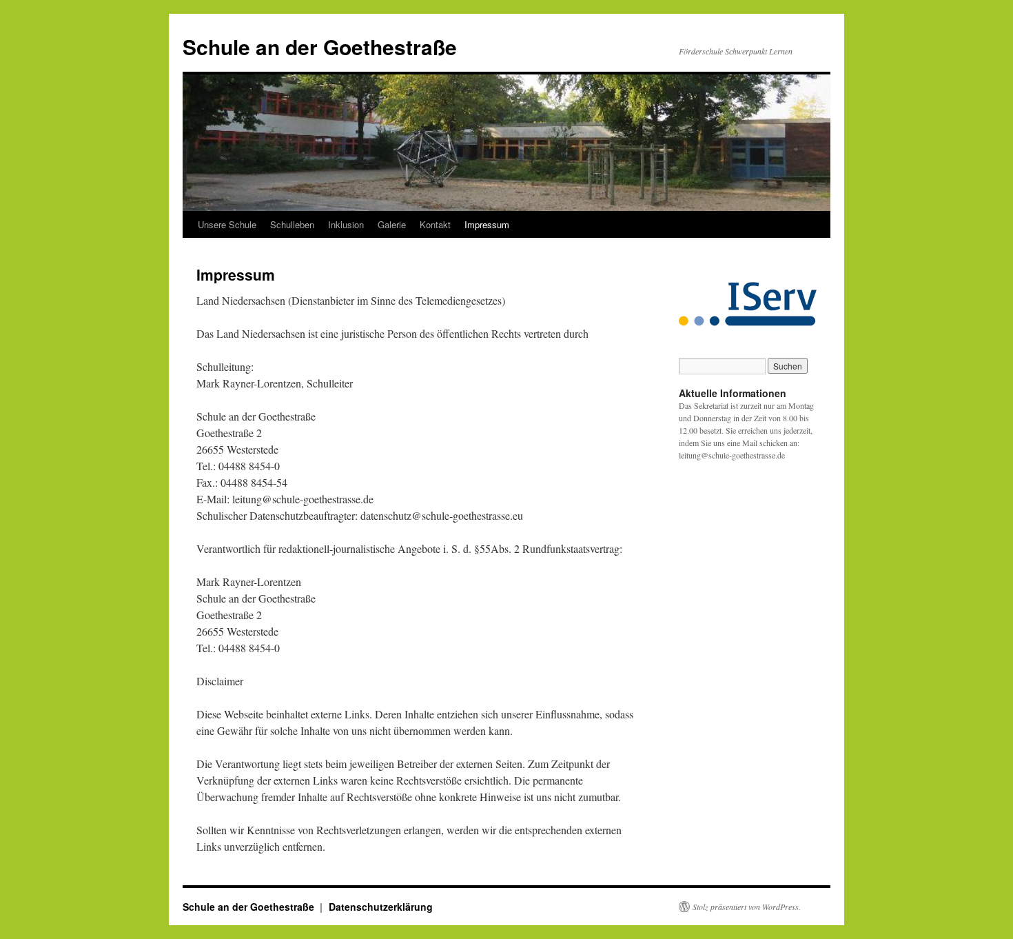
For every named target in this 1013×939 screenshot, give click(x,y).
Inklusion (346, 224)
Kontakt (435, 224)
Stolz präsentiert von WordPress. (747, 906)
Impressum (486, 224)
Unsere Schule (227, 224)
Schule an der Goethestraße (320, 46)
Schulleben (292, 224)
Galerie (392, 224)
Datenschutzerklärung (381, 906)
